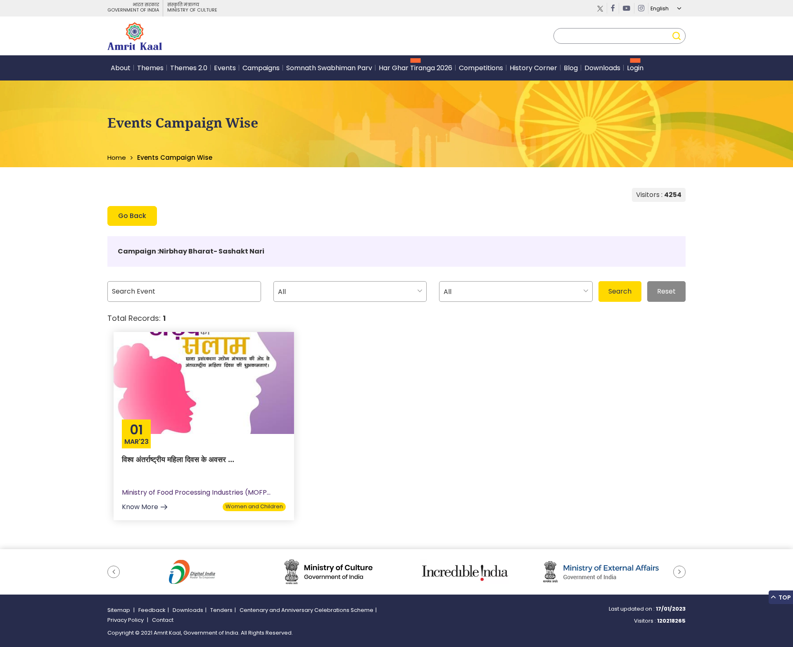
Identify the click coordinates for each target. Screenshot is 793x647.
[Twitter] (600, 8)
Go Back (132, 215)
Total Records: (136, 318)
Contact (162, 620)
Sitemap (119, 610)
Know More (140, 507)
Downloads (602, 68)
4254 (672, 194)
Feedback (152, 610)
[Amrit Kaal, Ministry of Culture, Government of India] (134, 36)
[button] (113, 572)
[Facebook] (613, 8)
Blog (571, 68)
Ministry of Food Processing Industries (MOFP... (196, 492)
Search (620, 291)
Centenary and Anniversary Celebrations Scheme (306, 610)
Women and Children (254, 506)
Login (635, 68)
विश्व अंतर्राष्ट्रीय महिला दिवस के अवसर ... (178, 459)
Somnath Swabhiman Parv (329, 68)
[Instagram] (641, 8)
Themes (150, 68)
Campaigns (261, 68)
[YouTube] (626, 8)
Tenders (221, 610)
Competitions (481, 68)
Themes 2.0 (188, 68)
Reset (666, 291)
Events (225, 68)
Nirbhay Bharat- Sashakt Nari (211, 251)
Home (116, 157)
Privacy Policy (126, 620)
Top (784, 597)
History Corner (533, 68)
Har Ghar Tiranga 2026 (415, 68)
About (121, 68)
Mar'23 (136, 441)
